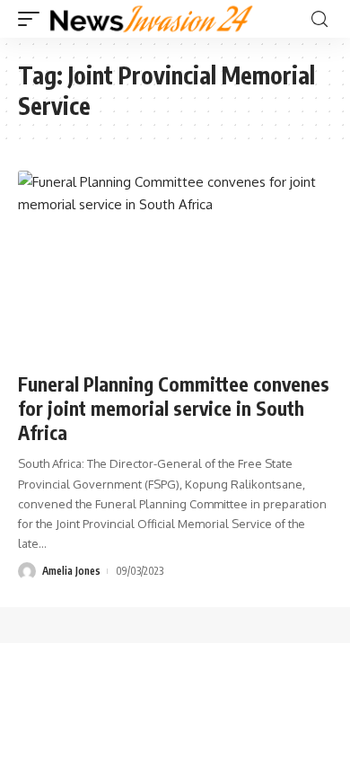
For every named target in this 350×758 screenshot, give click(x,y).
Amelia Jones (71, 570)
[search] (319, 19)
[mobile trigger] (33, 19)
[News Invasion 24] (152, 19)
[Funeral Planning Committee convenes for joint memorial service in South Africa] (175, 265)
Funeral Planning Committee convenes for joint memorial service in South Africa (173, 408)
